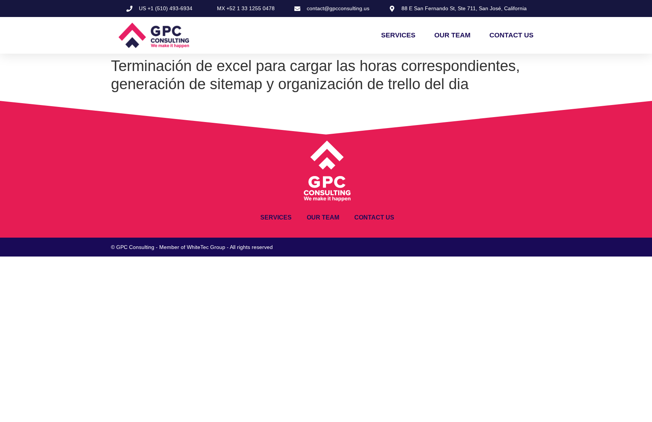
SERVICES (398, 35)
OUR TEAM (452, 35)
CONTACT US (511, 35)
